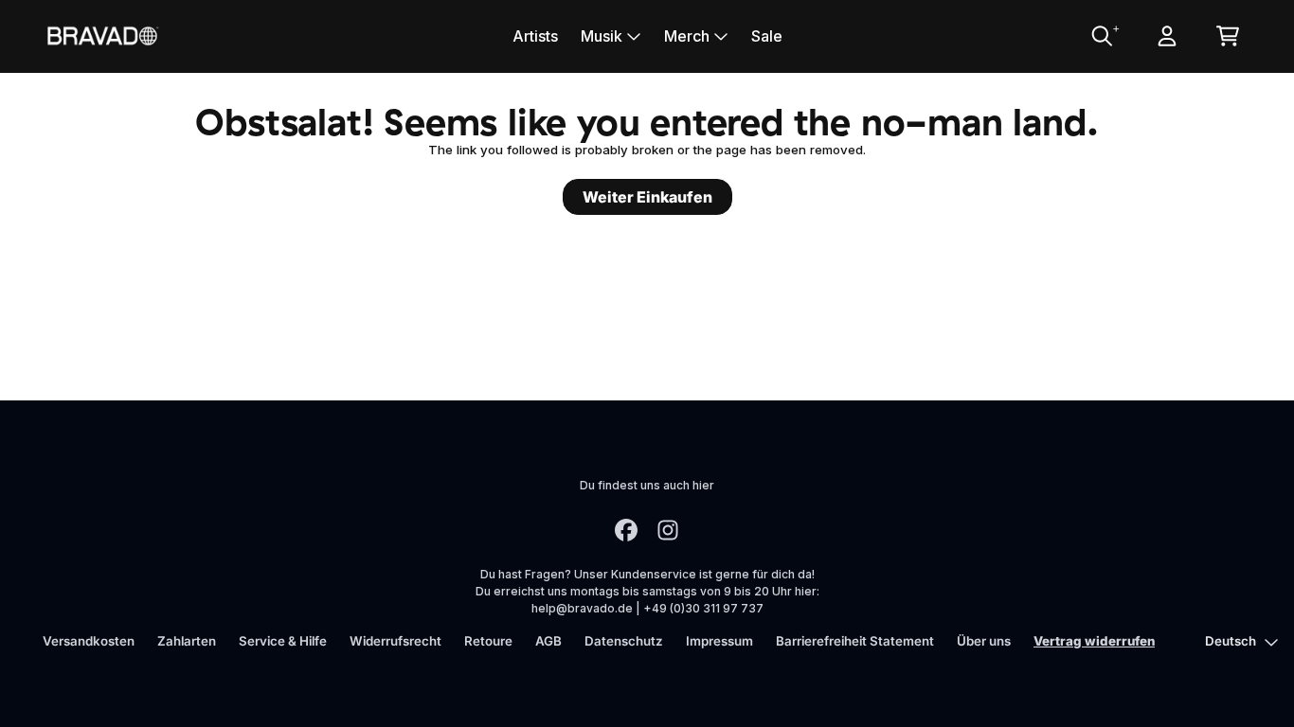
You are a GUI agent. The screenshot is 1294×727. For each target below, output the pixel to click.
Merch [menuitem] (687, 36)
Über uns (984, 640)
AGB (548, 640)
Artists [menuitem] (535, 36)
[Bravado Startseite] (102, 35)
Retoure (488, 640)
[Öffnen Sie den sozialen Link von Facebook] (626, 530)
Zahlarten (186, 640)
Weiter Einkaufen (647, 196)
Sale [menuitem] (766, 36)
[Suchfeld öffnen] (1100, 36)
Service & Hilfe (283, 640)
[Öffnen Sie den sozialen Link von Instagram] (668, 530)
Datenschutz (623, 640)
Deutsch (1230, 640)
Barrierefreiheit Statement (855, 640)
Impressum (719, 640)
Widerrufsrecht (395, 640)
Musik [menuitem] (601, 36)
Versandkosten (89, 640)
